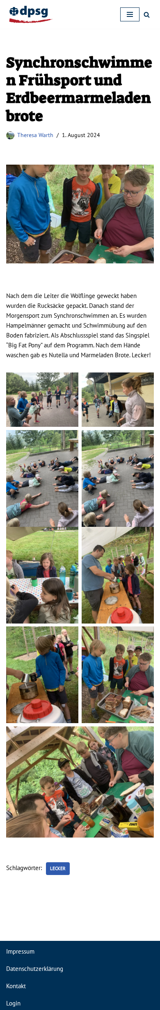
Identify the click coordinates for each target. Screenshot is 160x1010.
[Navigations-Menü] (129, 14)
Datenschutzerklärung (34, 969)
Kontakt (16, 986)
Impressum (20, 951)
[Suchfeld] (147, 15)
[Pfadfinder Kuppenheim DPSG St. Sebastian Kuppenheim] (30, 14)
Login (13, 1003)
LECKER (58, 868)
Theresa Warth (35, 135)
